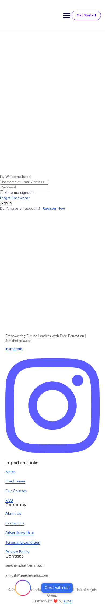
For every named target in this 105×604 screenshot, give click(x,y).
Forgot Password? (15, 198)
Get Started (86, 15)
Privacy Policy (17, 551)
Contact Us (14, 523)
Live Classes (15, 481)
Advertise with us (19, 532)
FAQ (9, 500)
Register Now (54, 208)
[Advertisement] (52, 86)
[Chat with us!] (22, 588)
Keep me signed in (20, 192)
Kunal (67, 601)
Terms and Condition (22, 542)
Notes (10, 471)
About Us (13, 513)
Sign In (6, 203)
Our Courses (16, 490)
